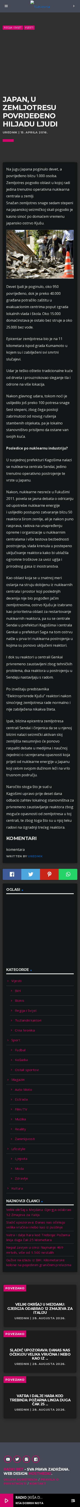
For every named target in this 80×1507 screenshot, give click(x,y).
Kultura (17, 1188)
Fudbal (20, 1050)
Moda (19, 1168)
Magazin (18, 1079)
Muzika (20, 1119)
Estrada (21, 1099)
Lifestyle (18, 1149)
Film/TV (21, 1109)
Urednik (35, 856)
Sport (15, 1040)
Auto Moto (23, 1089)
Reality (20, 1129)
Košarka (21, 1059)
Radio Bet (14, 1469)
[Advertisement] (40, 63)
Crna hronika (25, 1030)
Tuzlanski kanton (28, 1020)
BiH (18, 990)
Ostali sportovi (27, 1069)
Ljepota (21, 1158)
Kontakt (38, 1483)
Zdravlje (21, 1178)
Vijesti (29, 27)
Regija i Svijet (13, 27)
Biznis (19, 1000)
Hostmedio (40, 1473)
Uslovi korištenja (21, 1479)
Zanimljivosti (25, 1139)
